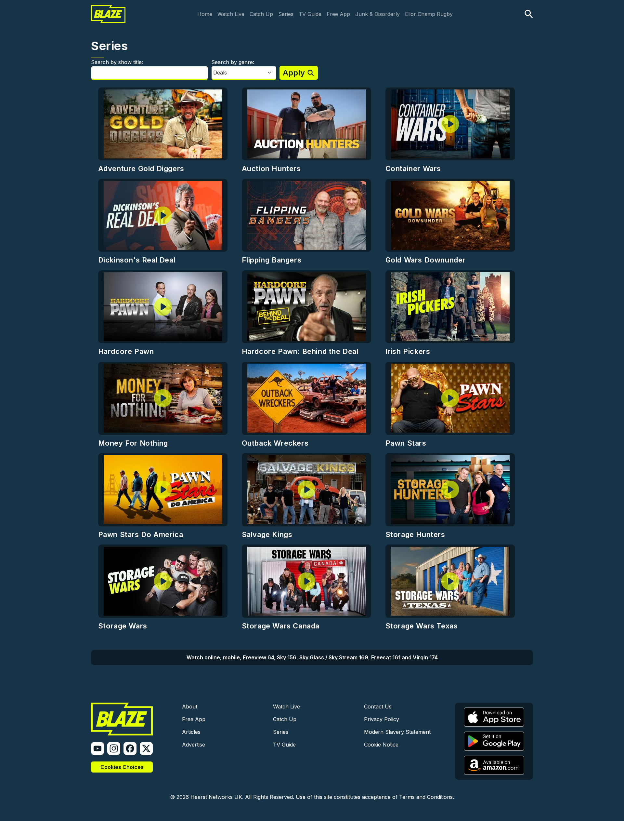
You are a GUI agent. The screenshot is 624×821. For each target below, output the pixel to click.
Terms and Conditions (426, 797)
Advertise (193, 744)
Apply (294, 72)
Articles (191, 732)
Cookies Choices (122, 767)
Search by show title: (117, 62)
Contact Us (378, 706)
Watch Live (230, 14)
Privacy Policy (381, 719)
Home (204, 14)
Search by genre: (232, 62)
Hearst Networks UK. (216, 797)
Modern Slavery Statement (397, 732)
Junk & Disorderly (377, 14)
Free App (338, 14)
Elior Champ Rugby (429, 14)
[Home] (108, 9)
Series (285, 14)
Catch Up (261, 14)
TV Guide (310, 14)
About (189, 706)
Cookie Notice (381, 744)
